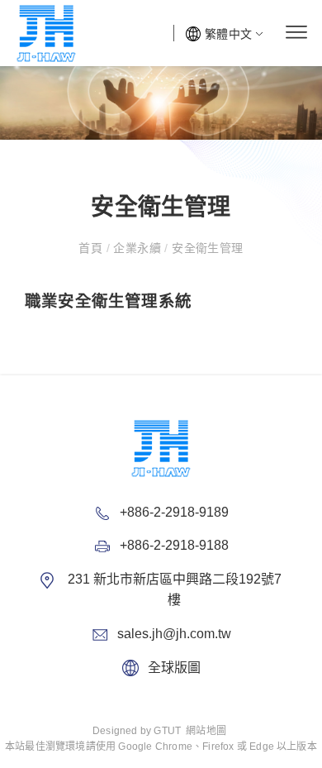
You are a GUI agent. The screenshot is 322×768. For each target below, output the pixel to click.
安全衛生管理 (206, 248)
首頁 (92, 248)
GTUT (167, 731)
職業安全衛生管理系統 (108, 301)
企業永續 (137, 248)
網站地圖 (206, 731)
